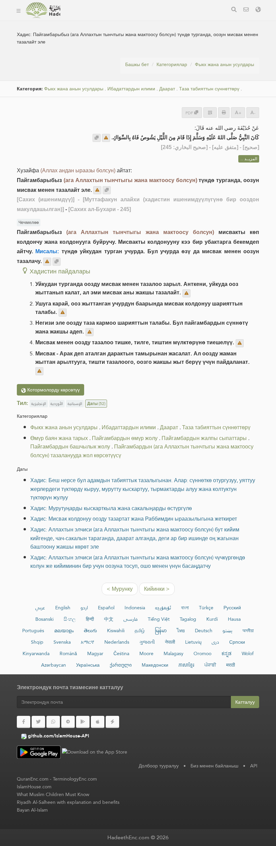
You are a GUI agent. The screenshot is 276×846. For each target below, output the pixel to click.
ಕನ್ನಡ (226, 653)
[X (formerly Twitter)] (38, 722)
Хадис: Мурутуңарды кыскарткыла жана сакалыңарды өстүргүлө (111, 508)
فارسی (131, 619)
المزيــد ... (248, 158)
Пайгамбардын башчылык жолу (70, 446)
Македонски (155, 665)
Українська (88, 665)
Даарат (167, 89)
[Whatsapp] (53, 722)
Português (33, 630)
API (253, 765)
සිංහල (70, 619)
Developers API (90, 20)
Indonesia (135, 607)
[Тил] (258, 10)
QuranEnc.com (32, 779)
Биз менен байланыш (214, 765)
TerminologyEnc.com (75, 779)
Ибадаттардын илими (131, 89)
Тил (76, 35)
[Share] (210, 112)
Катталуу (245, 702)
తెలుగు (90, 630)
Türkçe (206, 607)
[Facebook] (23, 722)
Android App (141, 20)
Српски (237, 642)
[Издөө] (234, 10)
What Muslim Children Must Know (53, 794)
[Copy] (97, 138)
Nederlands (116, 642)
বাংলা (185, 607)
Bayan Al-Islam (32, 810)
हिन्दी (90, 619)
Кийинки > (157, 589)
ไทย (181, 630)
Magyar (95, 653)
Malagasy (173, 653)
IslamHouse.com (34, 786)
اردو (84, 607)
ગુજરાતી (147, 642)
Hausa (234, 619)
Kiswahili (116, 630)
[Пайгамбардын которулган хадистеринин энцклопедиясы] (42, 10)
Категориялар (172, 64)
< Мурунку (120, 589)
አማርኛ (87, 642)
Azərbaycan (53, 665)
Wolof (247, 653)
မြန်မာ (161, 630)
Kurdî (212, 619)
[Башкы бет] (18, 10)
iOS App (185, 20)
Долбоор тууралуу (159, 765)
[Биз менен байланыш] (246, 10)
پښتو (227, 630)
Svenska (62, 642)
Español (106, 607)
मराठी (230, 665)
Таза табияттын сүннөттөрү (209, 89)
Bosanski (44, 619)
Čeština (121, 653)
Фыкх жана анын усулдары (224, 64)
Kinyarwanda (36, 653)
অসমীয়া (248, 630)
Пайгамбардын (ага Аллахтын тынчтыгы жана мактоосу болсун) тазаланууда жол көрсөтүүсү (141, 451)
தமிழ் (140, 630)
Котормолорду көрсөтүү (53, 389)
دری (215, 642)
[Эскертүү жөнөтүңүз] (106, 138)
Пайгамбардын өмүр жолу (125, 438)
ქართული (121, 665)
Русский (232, 607)
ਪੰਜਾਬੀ (210, 665)
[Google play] (83, 722)
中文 (108, 619)
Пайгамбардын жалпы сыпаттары (204, 438)
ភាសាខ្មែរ (186, 665)
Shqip (37, 642)
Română (68, 653)
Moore (146, 653)
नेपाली (170, 642)
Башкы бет (137, 64)
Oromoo (202, 653)
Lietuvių (193, 642)
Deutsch (203, 630)
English (62, 607)
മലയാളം (64, 630)
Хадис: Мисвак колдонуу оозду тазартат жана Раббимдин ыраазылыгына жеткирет (133, 519)
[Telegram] (68, 722)
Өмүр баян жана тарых (59, 438)
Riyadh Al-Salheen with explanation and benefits (68, 802)
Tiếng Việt (159, 619)
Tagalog (188, 619)
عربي (40, 607)
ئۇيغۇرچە (163, 607)
